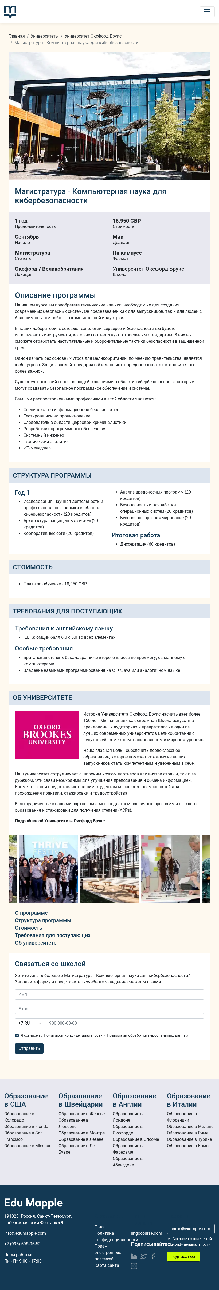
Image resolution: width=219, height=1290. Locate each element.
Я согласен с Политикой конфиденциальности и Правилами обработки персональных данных (104, 1035)
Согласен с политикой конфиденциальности (192, 1241)
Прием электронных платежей (108, 1252)
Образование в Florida (26, 1126)
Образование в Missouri (28, 1145)
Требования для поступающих (53, 935)
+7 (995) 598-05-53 (22, 1243)
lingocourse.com (146, 1233)
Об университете (36, 943)
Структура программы (43, 920)
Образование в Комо (188, 1145)
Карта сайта (107, 1265)
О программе (31, 913)
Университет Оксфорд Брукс (93, 36)
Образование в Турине (189, 1139)
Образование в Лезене (80, 1139)
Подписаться (183, 1256)
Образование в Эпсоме (136, 1139)
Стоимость (28, 928)
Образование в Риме (187, 1132)
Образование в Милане (190, 1126)
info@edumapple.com (25, 1233)
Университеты (45, 36)
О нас (100, 1226)
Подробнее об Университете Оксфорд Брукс (60, 820)
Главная (17, 36)
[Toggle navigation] (207, 11)
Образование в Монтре (81, 1132)
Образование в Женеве (81, 1113)
